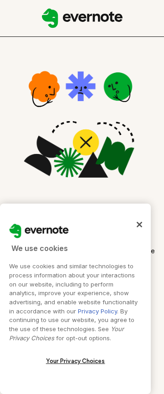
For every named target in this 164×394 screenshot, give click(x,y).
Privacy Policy (97, 311)
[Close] (139, 225)
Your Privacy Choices (75, 361)
